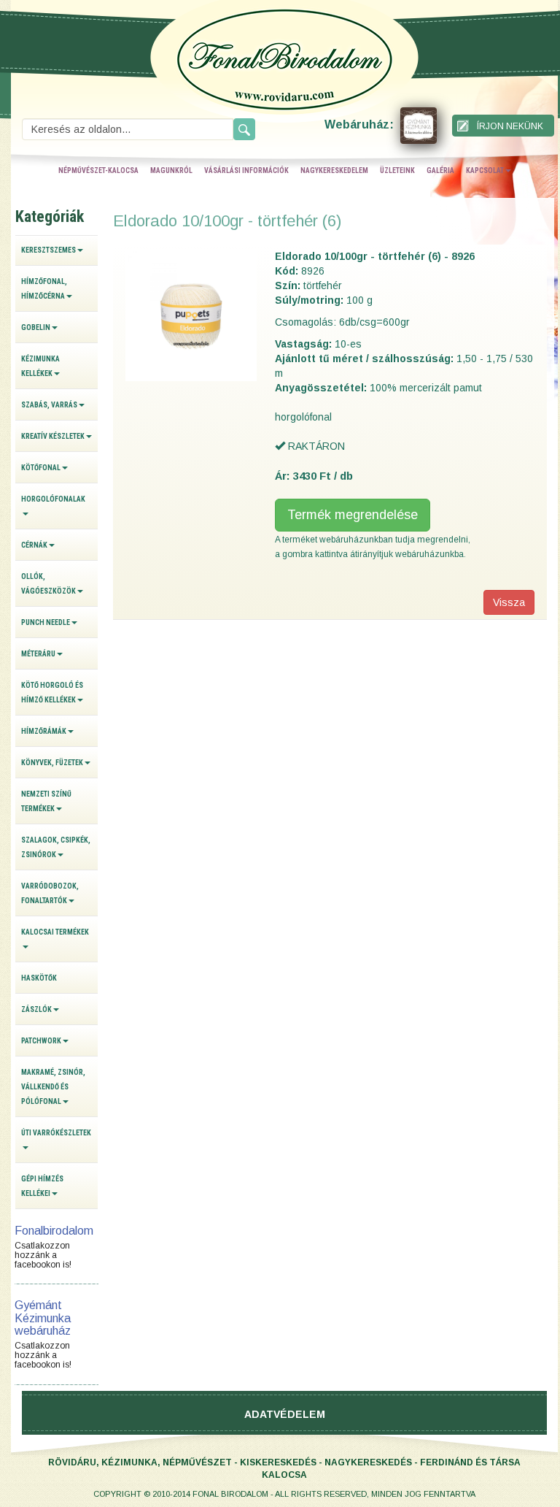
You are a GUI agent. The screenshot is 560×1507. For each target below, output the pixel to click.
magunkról (171, 170)
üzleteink (397, 170)
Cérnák (34, 545)
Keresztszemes (48, 250)
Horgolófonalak (53, 499)
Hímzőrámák (43, 731)
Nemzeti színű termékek (46, 801)
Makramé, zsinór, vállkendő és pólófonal (53, 1086)
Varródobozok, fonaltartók (50, 893)
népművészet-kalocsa (98, 170)
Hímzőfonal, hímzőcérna (44, 288)
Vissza (509, 602)
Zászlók (36, 1009)
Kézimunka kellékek (40, 366)
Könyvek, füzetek (52, 763)
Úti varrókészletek (56, 1133)
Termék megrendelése (352, 514)
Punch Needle (45, 622)
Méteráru (38, 654)
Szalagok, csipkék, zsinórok (55, 847)
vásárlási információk (246, 170)
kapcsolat (485, 170)
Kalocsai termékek (55, 932)
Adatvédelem (284, 1414)
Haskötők (39, 978)
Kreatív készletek (53, 436)
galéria (440, 170)
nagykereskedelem (334, 170)
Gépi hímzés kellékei (42, 1186)
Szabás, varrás (49, 405)
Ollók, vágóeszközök (48, 583)
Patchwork (41, 1041)
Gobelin (35, 327)
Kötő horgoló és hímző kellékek (52, 692)
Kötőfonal (41, 468)
